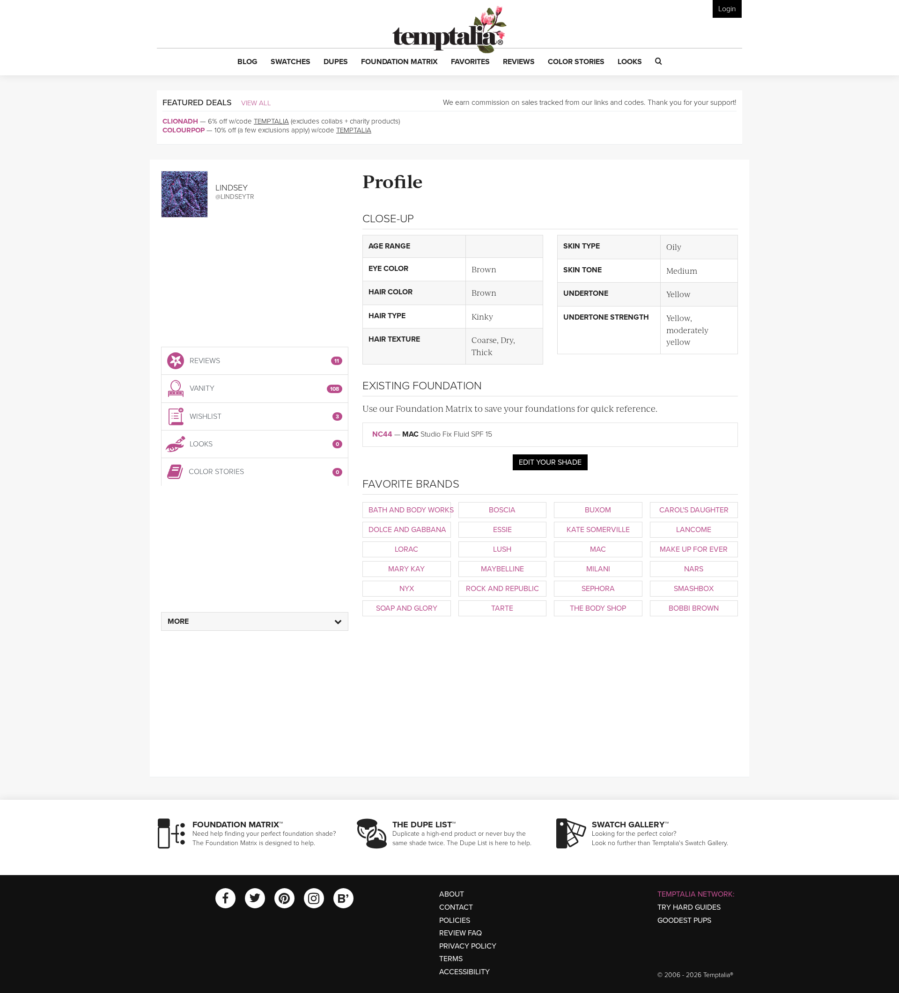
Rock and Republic (502, 588)
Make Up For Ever (694, 549)
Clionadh (180, 121)
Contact (456, 907)
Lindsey (231, 188)
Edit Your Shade (550, 462)
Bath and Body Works (409, 510)
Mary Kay (406, 569)
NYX (406, 588)
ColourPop (183, 130)
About (451, 894)
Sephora (598, 588)
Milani (598, 569)
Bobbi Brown (694, 608)
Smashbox (694, 588)
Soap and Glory (406, 608)
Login (727, 9)
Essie (502, 529)
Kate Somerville (598, 529)
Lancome (693, 529)
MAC (598, 549)
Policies (454, 920)
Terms (451, 959)
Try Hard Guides (689, 907)
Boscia (502, 510)
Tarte (502, 608)
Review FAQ (460, 933)
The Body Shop (598, 608)
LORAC (406, 549)
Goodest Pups (684, 920)
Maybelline (502, 569)
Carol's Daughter (694, 510)
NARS (693, 569)
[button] (247, 62)
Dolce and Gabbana (407, 529)
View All (256, 103)
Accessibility (464, 972)
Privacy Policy (467, 946)
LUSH (502, 549)
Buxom (598, 510)
